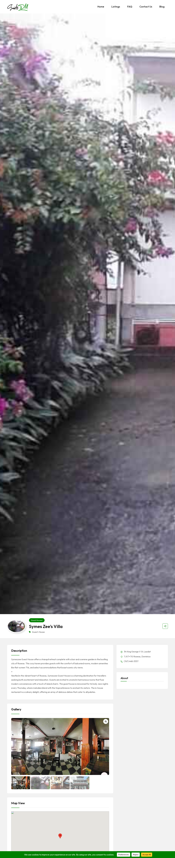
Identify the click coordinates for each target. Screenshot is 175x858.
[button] (60, 836)
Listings (115, 6)
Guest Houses (37, 620)
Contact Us (145, 6)
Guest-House (38, 632)
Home (100, 6)
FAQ (129, 6)
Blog (161, 6)
